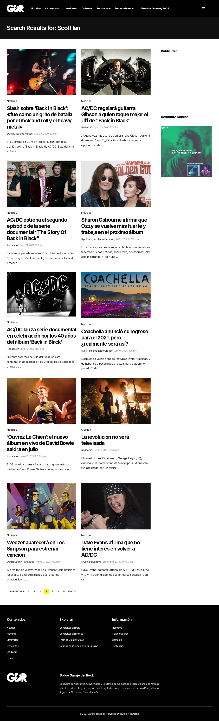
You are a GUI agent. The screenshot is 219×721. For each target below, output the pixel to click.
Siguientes (69, 591)
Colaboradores (120, 633)
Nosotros (117, 627)
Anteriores (16, 591)
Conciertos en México (71, 633)
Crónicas (86, 8)
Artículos (71, 8)
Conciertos (52, 8)
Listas (10, 658)
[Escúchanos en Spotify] (186, 151)
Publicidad (117, 645)
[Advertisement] (186, 81)
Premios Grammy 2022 (155, 8)
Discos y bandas (124, 8)
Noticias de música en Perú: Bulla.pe (79, 645)
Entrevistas (104, 8)
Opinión (86, 429)
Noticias (36, 8)
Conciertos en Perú (70, 627)
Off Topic (12, 651)
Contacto (117, 639)
